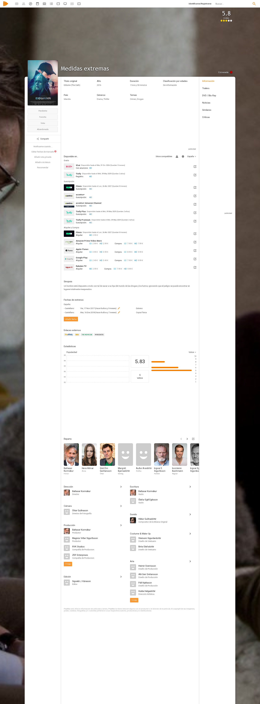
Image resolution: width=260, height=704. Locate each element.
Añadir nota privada (42, 157)
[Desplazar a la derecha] (187, 439)
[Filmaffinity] (69, 336)
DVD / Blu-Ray (209, 95)
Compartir (44, 139)
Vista (43, 123)
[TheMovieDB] (87, 336)
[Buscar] (254, 4)
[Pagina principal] (5, 6)
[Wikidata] (99, 336)
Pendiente (43, 111)
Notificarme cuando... (43, 146)
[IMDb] (77, 336)
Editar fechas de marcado (44, 151)
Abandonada (42, 129)
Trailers (205, 88)
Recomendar (42, 167)
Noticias (206, 102)
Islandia (67, 99)
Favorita (42, 117)
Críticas (206, 117)
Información (208, 81)
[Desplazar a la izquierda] (181, 439)
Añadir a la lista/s (42, 162)
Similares (206, 110)
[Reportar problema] (177, 156)
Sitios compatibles (164, 156)
